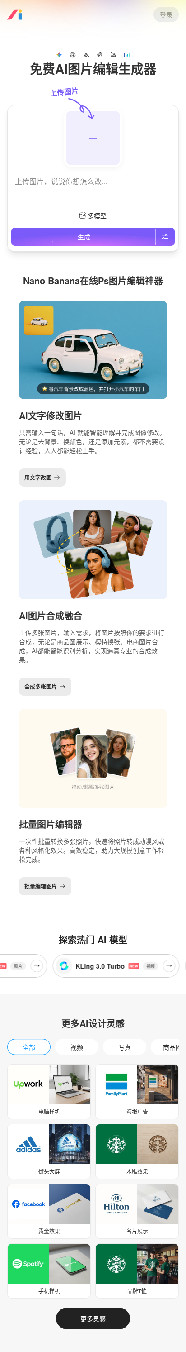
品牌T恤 (137, 1291)
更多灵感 (93, 1318)
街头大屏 (49, 1171)
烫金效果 (49, 1231)
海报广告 (137, 1111)
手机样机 (49, 1291)
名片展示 (137, 1231)
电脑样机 (49, 1111)
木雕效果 (137, 1171)
